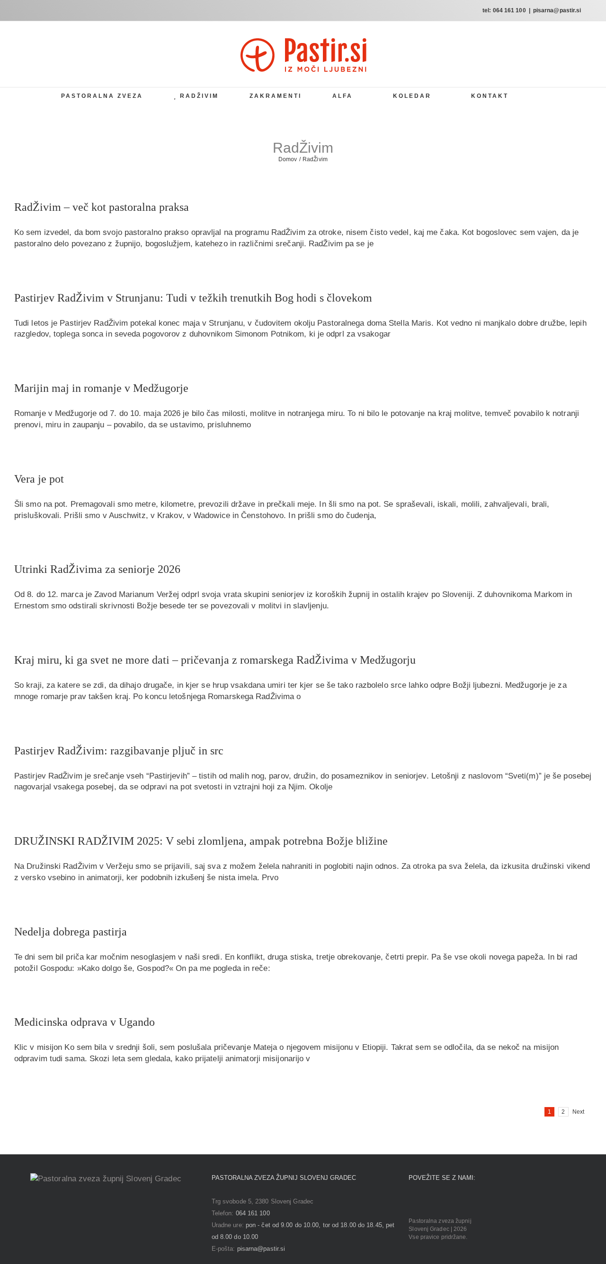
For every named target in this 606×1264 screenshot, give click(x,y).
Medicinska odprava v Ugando (84, 1022)
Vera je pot (39, 479)
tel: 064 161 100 (504, 10)
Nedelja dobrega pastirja (70, 932)
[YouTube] (438, 1201)
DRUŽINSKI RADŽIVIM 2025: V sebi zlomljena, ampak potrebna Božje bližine (201, 841)
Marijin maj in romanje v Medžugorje (101, 388)
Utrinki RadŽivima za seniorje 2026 (97, 569)
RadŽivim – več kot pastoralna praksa (101, 207)
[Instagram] (425, 1201)
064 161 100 (253, 1213)
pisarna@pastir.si (557, 10)
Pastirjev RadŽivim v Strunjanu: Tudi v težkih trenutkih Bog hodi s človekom (193, 298)
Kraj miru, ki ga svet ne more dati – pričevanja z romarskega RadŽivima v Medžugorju (215, 660)
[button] (542, 95)
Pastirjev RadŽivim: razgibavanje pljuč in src (118, 751)
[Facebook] (411, 1201)
